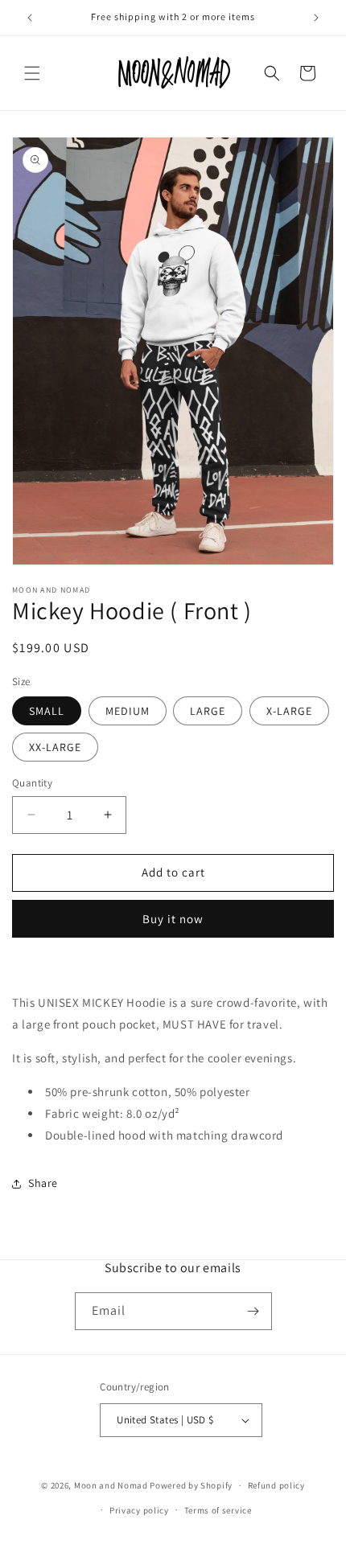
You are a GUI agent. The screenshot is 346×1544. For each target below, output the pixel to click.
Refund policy (276, 1485)
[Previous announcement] (29, 17)
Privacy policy (139, 1510)
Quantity (32, 783)
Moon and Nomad (111, 1485)
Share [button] (43, 1183)
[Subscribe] (253, 1311)
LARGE (207, 711)
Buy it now (173, 918)
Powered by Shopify (191, 1485)
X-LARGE (289, 711)
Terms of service (218, 1510)
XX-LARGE (55, 747)
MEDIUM (127, 711)
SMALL (46, 711)
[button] (32, 73)
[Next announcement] (316, 17)
